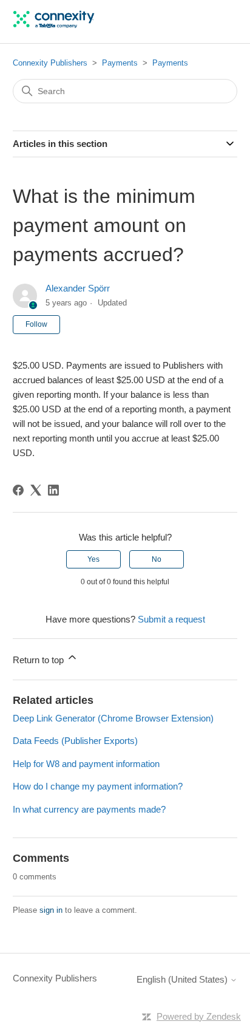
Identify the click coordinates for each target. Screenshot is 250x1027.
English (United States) (183, 979)
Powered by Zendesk (199, 1016)
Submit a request (171, 619)
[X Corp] (35, 490)
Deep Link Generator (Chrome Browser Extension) (113, 718)
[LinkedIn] (53, 490)
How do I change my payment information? (98, 786)
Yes (93, 559)
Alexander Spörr (78, 288)
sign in (50, 910)
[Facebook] (18, 490)
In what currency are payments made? (89, 809)
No (156, 559)
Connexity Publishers (50, 62)
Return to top (39, 660)
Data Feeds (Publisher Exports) (75, 740)
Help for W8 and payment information (86, 764)
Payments (120, 62)
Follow (36, 324)
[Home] (54, 27)
